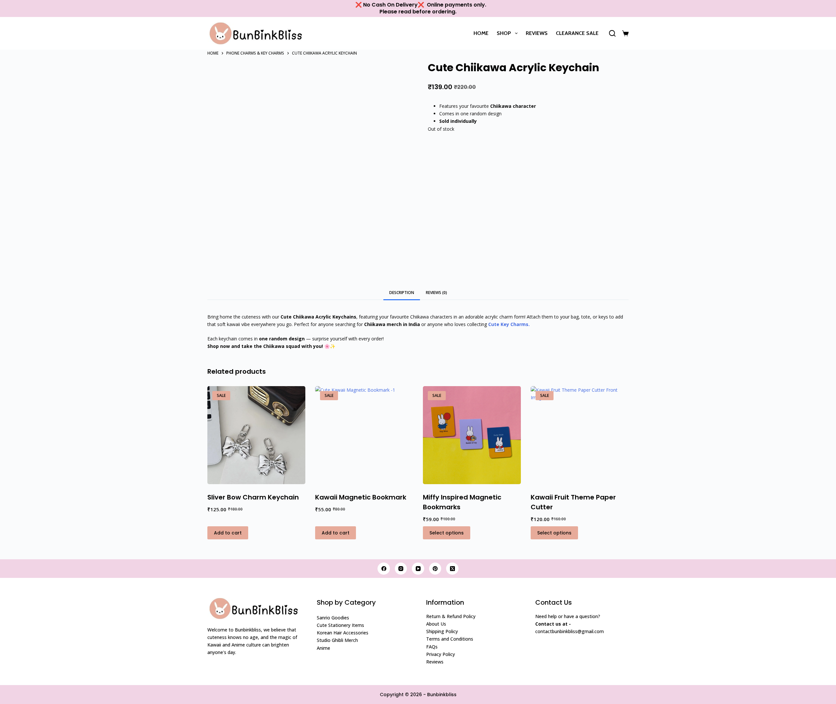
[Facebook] (384, 569)
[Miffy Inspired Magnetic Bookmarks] (472, 435)
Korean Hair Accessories (342, 633)
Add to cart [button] (228, 533)
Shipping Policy (442, 631)
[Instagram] (401, 569)
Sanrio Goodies (333, 617)
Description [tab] (401, 292)
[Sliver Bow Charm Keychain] (256, 435)
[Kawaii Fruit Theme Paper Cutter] (580, 435)
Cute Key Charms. (509, 324)
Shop (504, 33)
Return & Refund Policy (450, 616)
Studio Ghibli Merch (337, 640)
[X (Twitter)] (452, 569)
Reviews (537, 33)
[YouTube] (418, 569)
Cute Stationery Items (340, 625)
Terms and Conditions (449, 639)
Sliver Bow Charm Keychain (253, 497)
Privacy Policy (440, 654)
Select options (446, 533)
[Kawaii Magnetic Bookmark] (364, 435)
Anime (323, 648)
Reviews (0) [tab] (436, 292)
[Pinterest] (435, 569)
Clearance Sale (577, 33)
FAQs (432, 647)
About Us (436, 624)
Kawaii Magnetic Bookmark (360, 497)
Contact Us (553, 602)
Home (481, 33)
